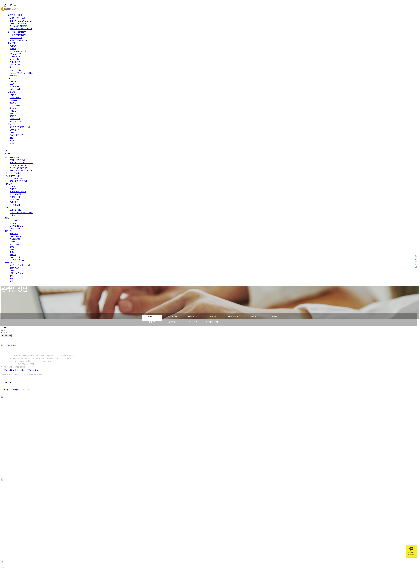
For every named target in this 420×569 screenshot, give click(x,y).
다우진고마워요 (172, 316)
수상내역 (152, 322)
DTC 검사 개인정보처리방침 (27, 370)
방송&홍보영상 (192, 316)
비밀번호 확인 (6, 335)
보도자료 (213, 316)
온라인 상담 (152, 316)
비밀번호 (4, 327)
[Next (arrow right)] (4, 567)
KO (5, 153)
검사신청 (6, 390)
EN (9, 153)
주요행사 (253, 316)
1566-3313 (26, 390)
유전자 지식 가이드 (212, 322)
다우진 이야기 (192, 322)
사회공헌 (274, 316)
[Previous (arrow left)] (2, 567)
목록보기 (4, 332)
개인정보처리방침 (7, 370)
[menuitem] (15, 15)
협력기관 (172, 322)
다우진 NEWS (233, 316)
